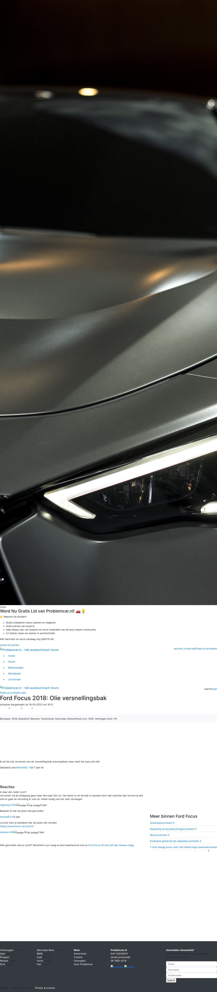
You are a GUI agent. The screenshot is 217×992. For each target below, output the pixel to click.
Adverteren (80, 953)
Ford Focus (94, 845)
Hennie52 (7, 816)
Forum (11, 661)
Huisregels (79, 960)
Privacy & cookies (45, 987)
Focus (38, 708)
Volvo (40, 960)
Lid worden (14, 679)
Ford (27, 708)
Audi (40, 957)
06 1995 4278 (118, 960)
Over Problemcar (83, 964)
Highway (8, 804)
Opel (3, 953)
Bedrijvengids (15, 667)
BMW (40, 953)
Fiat (39, 964)
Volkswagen (7, 950)
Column (78, 957)
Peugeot (5, 957)
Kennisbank (14, 673)
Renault (4, 960)
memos (7, 832)
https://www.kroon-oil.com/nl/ (17, 826)
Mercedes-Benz (46, 950)
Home (11, 655)
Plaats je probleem (206, 648)
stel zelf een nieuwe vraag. (119, 845)
